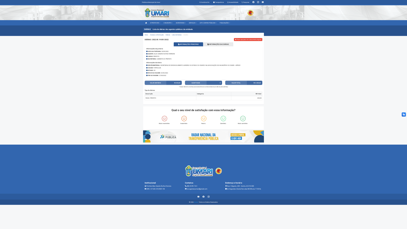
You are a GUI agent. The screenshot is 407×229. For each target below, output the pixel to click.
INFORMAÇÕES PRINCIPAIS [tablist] (189, 44)
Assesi (196, 202)
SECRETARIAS (180, 23)
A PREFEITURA (154, 23)
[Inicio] (146, 23)
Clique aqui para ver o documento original (248, 39)
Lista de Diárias (177, 35)
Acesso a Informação (157, 35)
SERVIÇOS (192, 23)
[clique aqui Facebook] (203, 196)
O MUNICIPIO (168, 23)
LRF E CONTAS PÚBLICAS (208, 23)
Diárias (168, 35)
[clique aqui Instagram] (208, 196)
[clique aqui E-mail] (198, 196)
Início (146, 35)
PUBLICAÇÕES (224, 23)
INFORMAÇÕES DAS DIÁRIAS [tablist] (219, 44)
